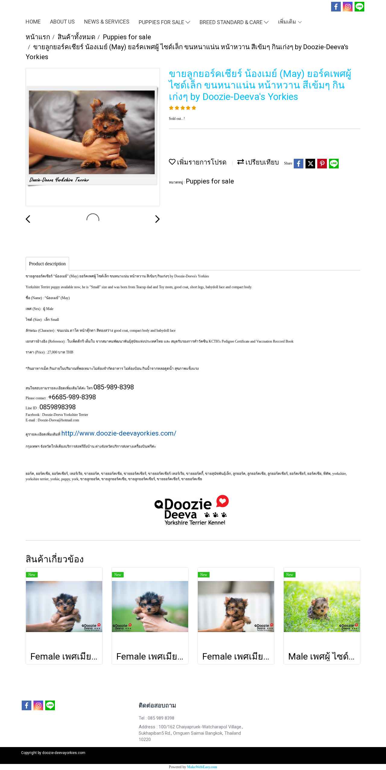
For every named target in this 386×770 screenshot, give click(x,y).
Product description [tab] (47, 263)
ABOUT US (62, 21)
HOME (33, 21)
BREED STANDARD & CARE (232, 22)
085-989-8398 (113, 387)
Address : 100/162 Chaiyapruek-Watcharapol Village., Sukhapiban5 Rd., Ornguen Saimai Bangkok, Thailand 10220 (191, 733)
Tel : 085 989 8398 (156, 718)
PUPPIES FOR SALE (162, 22)
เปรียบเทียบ (261, 162)
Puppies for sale (210, 181)
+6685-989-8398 (72, 397)
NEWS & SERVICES (106, 21)
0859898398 (58, 407)
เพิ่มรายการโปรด (201, 162)
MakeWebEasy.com (202, 767)
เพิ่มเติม (287, 21)
